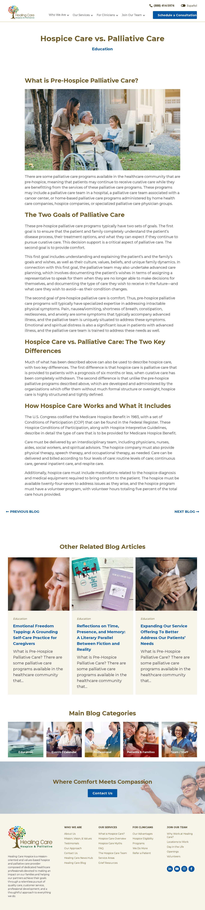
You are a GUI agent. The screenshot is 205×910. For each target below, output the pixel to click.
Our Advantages (142, 833)
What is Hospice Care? (111, 833)
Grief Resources (108, 862)
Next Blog (185, 512)
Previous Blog (24, 512)
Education (102, 49)
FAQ (101, 848)
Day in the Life (175, 846)
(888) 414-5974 (164, 5)
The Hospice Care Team (112, 853)
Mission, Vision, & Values (78, 838)
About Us (69, 833)
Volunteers (173, 856)
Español (192, 5)
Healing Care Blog (75, 862)
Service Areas (106, 858)
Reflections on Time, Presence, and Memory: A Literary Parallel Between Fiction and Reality (101, 638)
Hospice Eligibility (143, 838)
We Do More (140, 848)
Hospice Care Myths (110, 843)
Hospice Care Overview (112, 838)
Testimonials (71, 843)
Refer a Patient (142, 853)
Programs (138, 843)
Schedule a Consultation (177, 15)
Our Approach (73, 848)
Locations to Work (177, 841)
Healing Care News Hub (78, 858)
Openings (173, 851)
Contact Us (102, 793)
